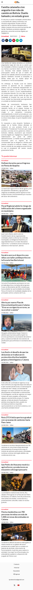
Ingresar (17, 574)
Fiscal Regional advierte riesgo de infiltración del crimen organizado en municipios (16, 208)
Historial (16, 567)
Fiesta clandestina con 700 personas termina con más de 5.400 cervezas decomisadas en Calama (15, 516)
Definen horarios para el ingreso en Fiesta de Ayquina (15, 164)
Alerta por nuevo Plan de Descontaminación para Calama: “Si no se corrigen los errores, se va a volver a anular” (15, 306)
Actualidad (5, 36)
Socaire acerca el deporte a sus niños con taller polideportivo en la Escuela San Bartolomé (15, 257)
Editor (23, 36)
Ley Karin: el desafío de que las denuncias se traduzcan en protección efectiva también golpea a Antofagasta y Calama (15, 356)
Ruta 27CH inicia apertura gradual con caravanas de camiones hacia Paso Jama (16, 420)
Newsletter (16, 571)
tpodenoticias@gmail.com (16, 579)
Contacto (16, 564)
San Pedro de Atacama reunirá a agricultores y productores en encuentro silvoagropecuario (15, 467)
